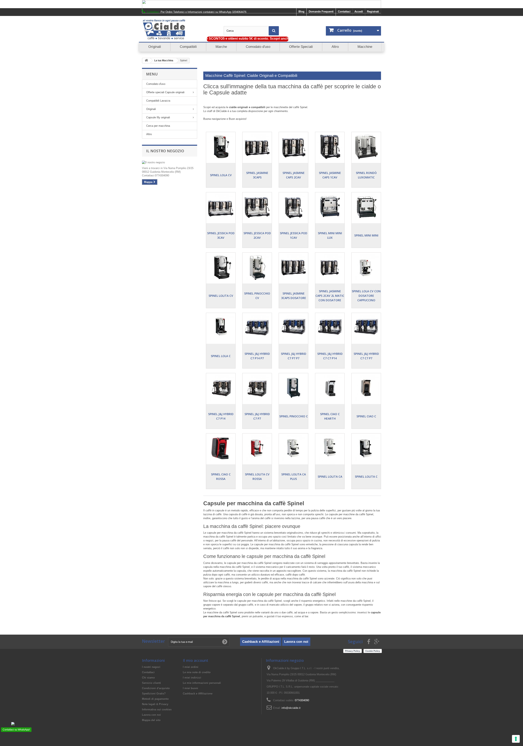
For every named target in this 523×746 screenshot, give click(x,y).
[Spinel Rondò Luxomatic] (366, 146)
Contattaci (344, 11)
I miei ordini (190, 667)
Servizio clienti (151, 682)
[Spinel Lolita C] (366, 448)
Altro (149, 134)
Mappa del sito (151, 720)
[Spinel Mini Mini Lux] (329, 207)
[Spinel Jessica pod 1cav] (293, 207)
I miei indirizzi (192, 677)
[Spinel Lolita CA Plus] (293, 448)
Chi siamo (148, 677)
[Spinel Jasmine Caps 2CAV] (293, 146)
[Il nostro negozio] (169, 162)
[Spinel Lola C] (220, 327)
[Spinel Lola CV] (220, 146)
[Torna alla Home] (146, 60)
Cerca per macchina (158, 125)
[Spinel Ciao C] (366, 387)
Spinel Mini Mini (366, 235)
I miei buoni (190, 688)
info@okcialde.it (291, 707)
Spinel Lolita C (366, 476)
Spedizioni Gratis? (154, 693)
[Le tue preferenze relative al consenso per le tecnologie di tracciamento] (516, 739)
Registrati (373, 11)
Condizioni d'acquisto (156, 688)
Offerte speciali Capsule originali (165, 92)
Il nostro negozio (165, 150)
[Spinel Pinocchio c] (293, 387)
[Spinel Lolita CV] (220, 267)
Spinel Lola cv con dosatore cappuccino (366, 295)
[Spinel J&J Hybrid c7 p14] (220, 387)
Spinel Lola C (221, 356)
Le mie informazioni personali (202, 682)
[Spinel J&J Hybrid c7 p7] (257, 387)
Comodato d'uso (155, 83)
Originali (151, 109)
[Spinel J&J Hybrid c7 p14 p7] (257, 327)
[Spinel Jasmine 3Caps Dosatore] (293, 267)
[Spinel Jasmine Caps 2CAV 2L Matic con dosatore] (329, 267)
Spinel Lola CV (221, 175)
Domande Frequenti (321, 11)
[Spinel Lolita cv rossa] (257, 448)
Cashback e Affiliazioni (260, 642)
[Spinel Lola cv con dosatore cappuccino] (366, 267)
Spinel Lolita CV (221, 296)
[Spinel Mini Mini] (366, 207)
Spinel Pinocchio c (293, 416)
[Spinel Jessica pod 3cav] (220, 207)
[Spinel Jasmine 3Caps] (257, 146)
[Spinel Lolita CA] (329, 448)
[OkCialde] (180, 29)
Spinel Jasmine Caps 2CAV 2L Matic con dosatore (329, 295)
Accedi (358, 11)
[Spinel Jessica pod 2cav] (257, 207)
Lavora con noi (296, 642)
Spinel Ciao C (366, 416)
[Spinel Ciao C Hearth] (329, 387)
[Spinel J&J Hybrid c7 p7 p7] (293, 327)
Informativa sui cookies (157, 709)
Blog (301, 11)
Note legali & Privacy (155, 704)
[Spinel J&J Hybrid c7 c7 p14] (329, 327)
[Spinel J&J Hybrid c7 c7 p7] (366, 327)
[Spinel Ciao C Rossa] (220, 448)
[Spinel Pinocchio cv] (257, 267)
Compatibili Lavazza (158, 100)
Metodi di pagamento (155, 698)
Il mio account (195, 660)
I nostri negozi (151, 667)
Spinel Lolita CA (330, 476)
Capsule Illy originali (158, 117)
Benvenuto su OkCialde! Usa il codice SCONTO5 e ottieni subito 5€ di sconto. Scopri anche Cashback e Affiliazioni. (223, 38)
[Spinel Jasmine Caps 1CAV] (329, 146)
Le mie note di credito (197, 672)
